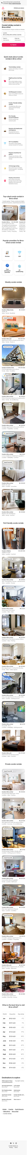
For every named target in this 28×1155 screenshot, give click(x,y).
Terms (16, 1147)
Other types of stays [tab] (7, 1081)
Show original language (15, 3)
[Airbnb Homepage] (3, 8)
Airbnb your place (19, 8)
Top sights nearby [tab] (19, 1081)
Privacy (11, 1147)
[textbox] (7, 40)
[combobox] (13, 35)
